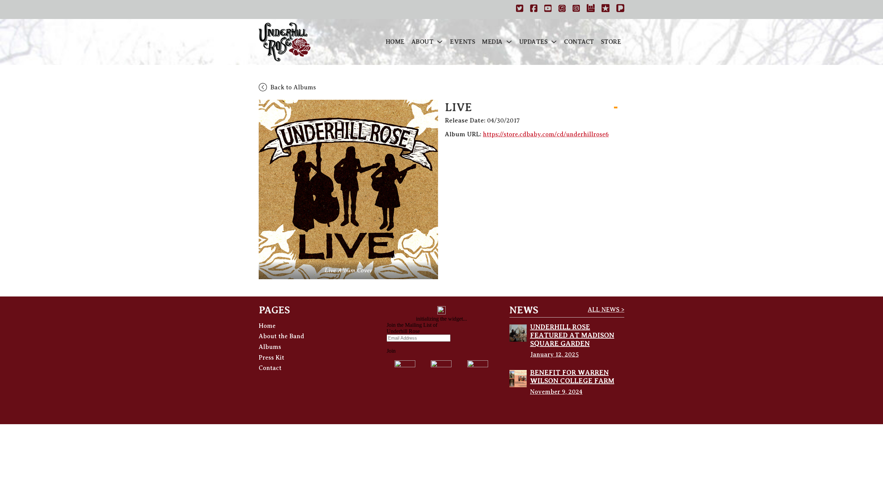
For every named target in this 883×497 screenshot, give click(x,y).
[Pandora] (620, 9)
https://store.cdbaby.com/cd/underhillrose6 (546, 134)
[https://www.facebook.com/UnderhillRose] (533, 9)
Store (611, 41)
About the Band (281, 336)
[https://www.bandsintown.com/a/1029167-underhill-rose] (591, 9)
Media (492, 41)
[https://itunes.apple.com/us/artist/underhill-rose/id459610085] (562, 9)
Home (395, 41)
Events (462, 41)
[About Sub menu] (440, 42)
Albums (270, 346)
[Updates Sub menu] (554, 42)
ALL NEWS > (606, 309)
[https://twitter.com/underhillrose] (519, 9)
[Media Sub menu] (509, 42)
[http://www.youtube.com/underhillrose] (548, 9)
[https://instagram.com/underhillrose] (576, 9)
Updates (533, 41)
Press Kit (271, 357)
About (422, 41)
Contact (579, 41)
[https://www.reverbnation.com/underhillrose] (605, 9)
